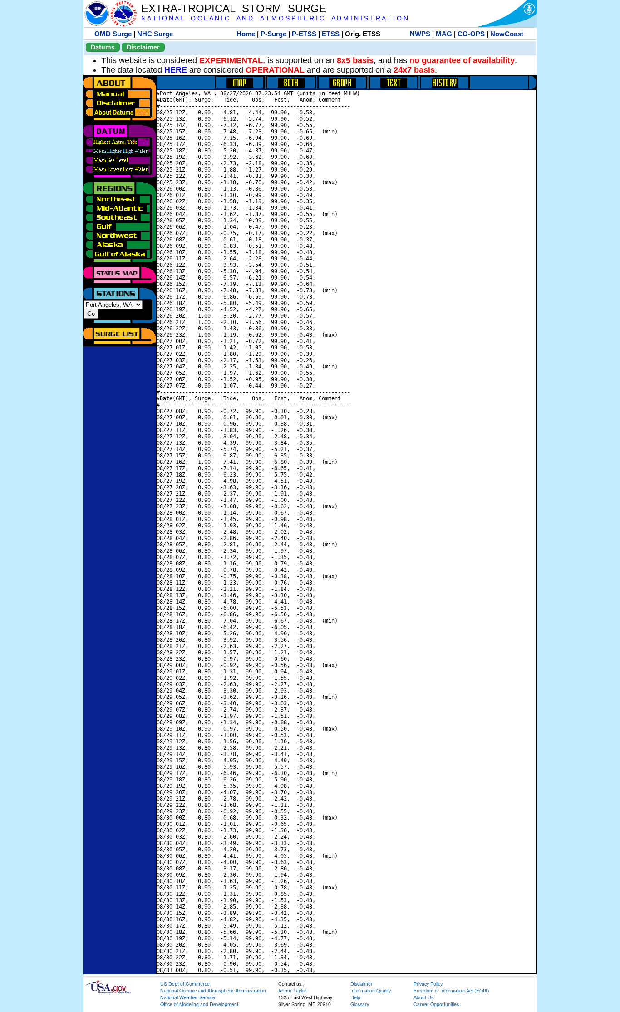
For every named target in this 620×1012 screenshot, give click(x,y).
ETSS (331, 34)
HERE (175, 69)
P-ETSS (304, 34)
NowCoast (506, 34)
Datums (103, 47)
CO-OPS (471, 34)
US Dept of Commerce (185, 983)
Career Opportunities (436, 1004)
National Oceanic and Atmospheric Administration (213, 990)
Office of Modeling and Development (199, 1004)
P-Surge (273, 34)
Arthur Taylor (292, 990)
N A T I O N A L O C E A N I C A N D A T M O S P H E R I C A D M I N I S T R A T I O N (274, 18)
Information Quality (370, 990)
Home (245, 34)
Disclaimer (143, 47)
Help (355, 997)
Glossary (359, 1004)
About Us (423, 997)
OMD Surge (113, 34)
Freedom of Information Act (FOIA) (451, 990)
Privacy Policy (428, 983)
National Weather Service (187, 997)
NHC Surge (155, 34)
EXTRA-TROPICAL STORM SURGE (233, 8)
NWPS (420, 34)
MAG (444, 34)
